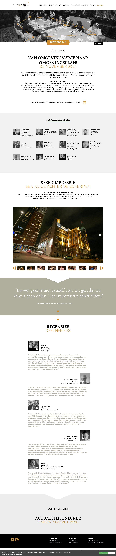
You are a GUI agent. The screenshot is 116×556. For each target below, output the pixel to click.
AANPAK (58, 5)
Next (101, 268)
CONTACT (100, 5)
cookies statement (16, 554)
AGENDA (92, 5)
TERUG (98, 44)
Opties (112, 553)
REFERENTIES (75, 5)
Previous (14, 268)
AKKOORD (104, 553)
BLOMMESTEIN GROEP (46, 5)
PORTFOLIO (66, 5)
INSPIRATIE (85, 5)
